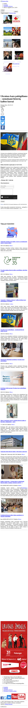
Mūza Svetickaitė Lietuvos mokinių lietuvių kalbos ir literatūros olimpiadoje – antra (13, 421)
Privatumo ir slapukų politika (10, 691)
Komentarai (24, 487)
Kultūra (19, 485)
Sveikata (11, 304)
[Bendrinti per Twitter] (3, 124)
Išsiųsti (2, 201)
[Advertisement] (14, 84)
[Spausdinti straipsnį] (2, 115)
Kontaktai (5, 5)
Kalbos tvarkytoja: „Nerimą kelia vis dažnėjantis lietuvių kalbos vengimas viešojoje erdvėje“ (12, 482)
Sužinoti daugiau (8, 704)
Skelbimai (5, 688)
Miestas (11, 245)
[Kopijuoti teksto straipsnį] (2, 111)
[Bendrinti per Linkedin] (3, 120)
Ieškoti (16, 11)
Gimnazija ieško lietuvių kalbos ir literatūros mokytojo (14, 451)
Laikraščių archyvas (7, 6)
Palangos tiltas (12, 13)
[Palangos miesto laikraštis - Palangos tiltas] (4, 1)
